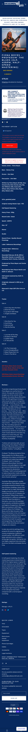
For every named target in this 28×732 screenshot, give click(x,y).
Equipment (5, 633)
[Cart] (25, 4)
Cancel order (21, 728)
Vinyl (3, 623)
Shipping (5, 82)
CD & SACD (5, 626)
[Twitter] (8, 610)
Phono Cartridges (7, 643)
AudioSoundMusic (15, 715)
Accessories (5, 650)
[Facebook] (2, 610)
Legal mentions (7, 653)
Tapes (4, 630)
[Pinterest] (5, 610)
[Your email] (14, 693)
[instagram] (2, 663)
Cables (4, 647)
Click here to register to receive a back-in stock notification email (14, 161)
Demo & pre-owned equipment (6, 638)
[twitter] (6, 663)
